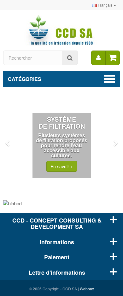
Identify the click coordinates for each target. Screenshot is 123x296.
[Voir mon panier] (112, 58)
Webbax (87, 288)
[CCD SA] (61, 29)
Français (105, 5)
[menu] (98, 58)
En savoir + (61, 166)
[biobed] (61, 203)
